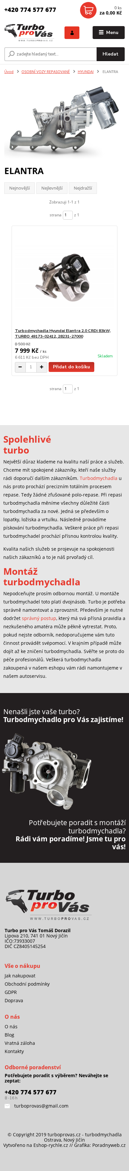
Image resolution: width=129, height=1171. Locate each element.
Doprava (14, 1000)
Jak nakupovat (20, 975)
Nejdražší (83, 188)
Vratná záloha (20, 1043)
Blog (9, 1035)
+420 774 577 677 (30, 10)
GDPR (11, 992)
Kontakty (14, 1051)
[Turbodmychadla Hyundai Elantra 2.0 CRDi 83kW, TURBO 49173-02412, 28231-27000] (64, 277)
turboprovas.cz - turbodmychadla (85, 1134)
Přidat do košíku (71, 367)
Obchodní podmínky (27, 984)
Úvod (9, 71)
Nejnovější (19, 188)
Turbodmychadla (98, 478)
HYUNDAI (86, 71)
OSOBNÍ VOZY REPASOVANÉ (46, 71)
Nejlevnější (52, 188)
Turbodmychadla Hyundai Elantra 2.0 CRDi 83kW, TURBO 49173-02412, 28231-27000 (63, 333)
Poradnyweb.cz (109, 1145)
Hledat (110, 54)
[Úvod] (29, 32)
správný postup (39, 618)
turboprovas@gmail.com (40, 1106)
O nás (11, 1026)
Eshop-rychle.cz (50, 1145)
